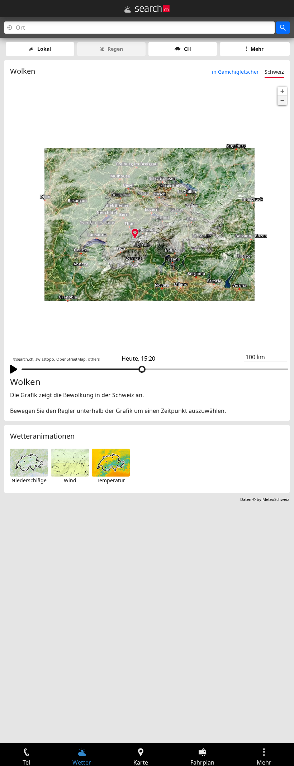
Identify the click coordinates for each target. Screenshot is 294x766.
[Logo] (152, 8)
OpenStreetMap (71, 359)
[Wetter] (127, 9)
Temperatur (111, 480)
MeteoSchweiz (275, 499)
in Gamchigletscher (235, 71)
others (94, 359)
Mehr (257, 48)
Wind (70, 480)
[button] (282, 91)
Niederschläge (29, 480)
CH (187, 48)
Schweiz (274, 71)
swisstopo (44, 359)
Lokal (44, 48)
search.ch (24, 359)
